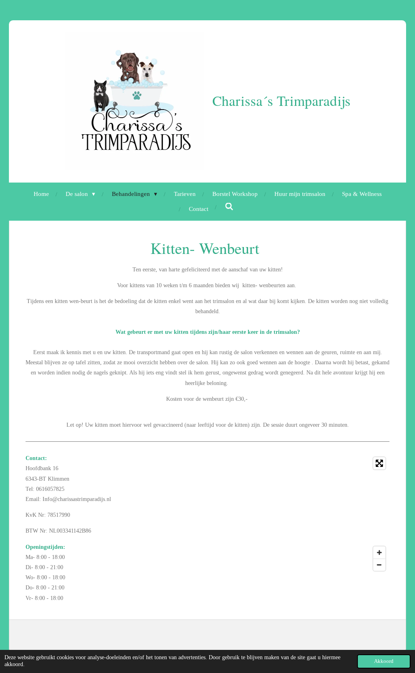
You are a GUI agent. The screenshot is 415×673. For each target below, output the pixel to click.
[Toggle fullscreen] (379, 463)
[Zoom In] (379, 552)
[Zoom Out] (379, 565)
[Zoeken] (229, 207)
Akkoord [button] (384, 661)
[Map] (300, 514)
